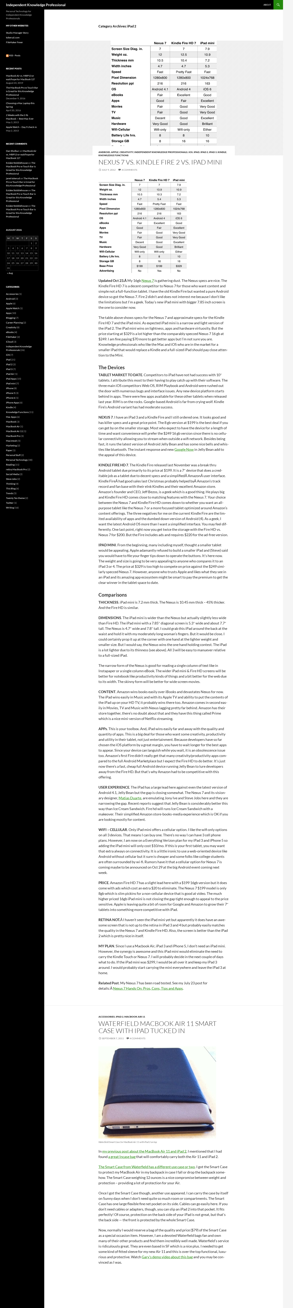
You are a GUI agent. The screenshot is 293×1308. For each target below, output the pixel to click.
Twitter (9, 502)
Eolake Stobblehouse (17, 162)
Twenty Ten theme (15, 498)
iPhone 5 (10, 393)
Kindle (222, 152)
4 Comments (129, 169)
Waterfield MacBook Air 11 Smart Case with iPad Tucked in (157, 1027)
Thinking (10, 483)
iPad (197, 152)
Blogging (10, 317)
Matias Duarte (130, 798)
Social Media (12, 474)
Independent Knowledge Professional (36, 5)
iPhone (9, 388)
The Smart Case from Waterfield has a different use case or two (146, 1167)
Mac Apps (11, 416)
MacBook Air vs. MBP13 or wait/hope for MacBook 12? (21, 154)
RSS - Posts (14, 55)
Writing (10, 507)
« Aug (10, 273)
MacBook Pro (13, 435)
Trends (9, 493)
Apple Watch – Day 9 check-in (21, 127)
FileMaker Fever (14, 42)
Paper (9, 450)
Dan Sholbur (12, 150)
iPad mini (11, 383)
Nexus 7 (148, 280)
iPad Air (10, 373)
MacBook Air (13, 426)
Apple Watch (12, 308)
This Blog (11, 488)
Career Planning (14, 322)
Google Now (184, 449)
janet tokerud (13, 178)
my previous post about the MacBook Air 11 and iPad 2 (144, 1151)
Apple (115, 152)
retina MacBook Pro (16, 469)
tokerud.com (13, 37)
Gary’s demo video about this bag (167, 1257)
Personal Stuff (13, 455)
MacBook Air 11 (134, 1016)
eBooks (10, 332)
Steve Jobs (11, 478)
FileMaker (11, 336)
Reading (10, 464)
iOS (191, 152)
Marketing (11, 445)
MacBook (11, 421)
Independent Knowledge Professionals (161, 152)
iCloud (9, 341)
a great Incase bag (122, 1156)
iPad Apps (11, 378)
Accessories (106, 1016)
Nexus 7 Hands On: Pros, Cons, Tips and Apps (148, 988)
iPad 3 (213, 152)
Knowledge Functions (113, 155)
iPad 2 (204, 152)
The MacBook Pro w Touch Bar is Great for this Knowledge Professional (22, 91)
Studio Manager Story (17, 32)
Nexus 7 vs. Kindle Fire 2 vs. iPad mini (160, 162)
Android (104, 152)
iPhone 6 (10, 397)
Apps (8, 313)
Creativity (126, 152)
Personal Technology (17, 459)
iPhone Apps (12, 402)
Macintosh (11, 440)
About (267, 4)
